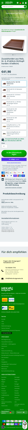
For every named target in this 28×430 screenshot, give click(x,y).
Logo (9, 3)
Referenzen (4, 368)
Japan (2, 397)
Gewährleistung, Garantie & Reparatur (10, 330)
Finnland (3, 391)
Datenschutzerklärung (6, 351)
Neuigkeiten (4, 362)
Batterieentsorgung (6, 326)
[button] (3, 427)
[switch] (25, 428)
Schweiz (16, 391)
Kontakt (3, 319)
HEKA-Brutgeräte (11, 427)
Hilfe (2, 321)
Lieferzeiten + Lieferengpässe (8, 344)
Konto (23, 3)
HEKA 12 (3, 202)
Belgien (3, 381)
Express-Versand (5, 328)
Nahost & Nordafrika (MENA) (6, 402)
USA (16, 402)
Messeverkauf (4, 366)
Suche (2, 360)
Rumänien (17, 386)
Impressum (4, 346)
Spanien (16, 397)
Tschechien (17, 399)
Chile (2, 384)
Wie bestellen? (4, 357)
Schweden (17, 388)
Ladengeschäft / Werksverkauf (8, 364)
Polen (16, 381)
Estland (3, 388)
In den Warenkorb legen (14, 153)
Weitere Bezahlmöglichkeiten (14, 162)
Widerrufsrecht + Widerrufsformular (10, 353)
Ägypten (3, 379)
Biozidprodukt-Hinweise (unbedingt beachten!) (12, 355)
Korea (2, 399)
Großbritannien (5, 395)
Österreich (17, 379)
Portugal (17, 384)
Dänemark (4, 386)
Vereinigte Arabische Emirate (20, 405)
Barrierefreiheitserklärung (7, 371)
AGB (2, 348)
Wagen (26, 3)
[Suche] (25, 6)
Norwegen (17, 377)
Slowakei (17, 393)
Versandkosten (13, 74)
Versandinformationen (7, 342)
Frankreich (4, 393)
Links (2, 323)
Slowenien (17, 395)
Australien (3, 377)
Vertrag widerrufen (6, 333)
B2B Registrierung (5, 339)
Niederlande (4, 405)
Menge (3, 143)
